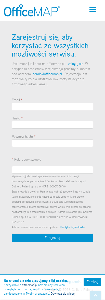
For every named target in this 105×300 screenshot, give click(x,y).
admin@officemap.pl (48, 74)
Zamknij (92, 282)
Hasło (16, 118)
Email (16, 100)
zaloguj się (75, 64)
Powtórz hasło (22, 137)
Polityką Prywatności (72, 227)
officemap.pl (29, 285)
